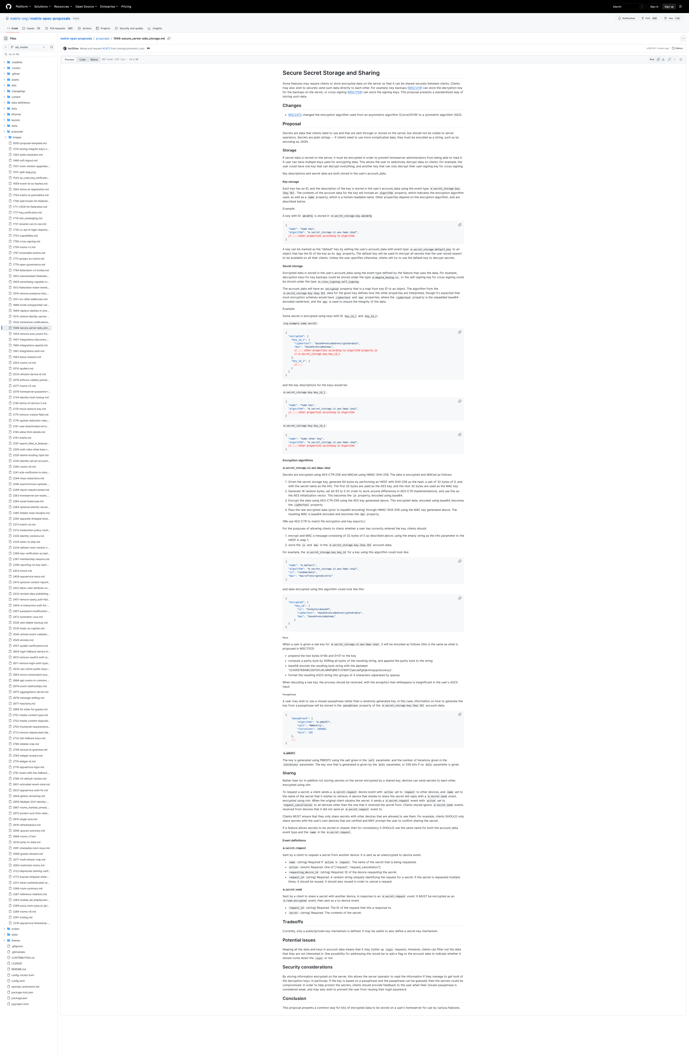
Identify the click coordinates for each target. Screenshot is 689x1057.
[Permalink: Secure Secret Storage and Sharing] (280, 72)
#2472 (106, 48)
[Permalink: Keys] (280, 637)
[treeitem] (27, 328)
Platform (22, 6)
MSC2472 (295, 114)
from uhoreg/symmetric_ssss (127, 48)
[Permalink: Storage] (280, 150)
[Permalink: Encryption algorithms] (280, 460)
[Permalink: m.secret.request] (280, 848)
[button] (460, 224)
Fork (651, 18)
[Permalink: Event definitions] (280, 840)
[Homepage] (8, 6)
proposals (102, 38)
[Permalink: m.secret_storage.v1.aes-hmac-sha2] (280, 467)
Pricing (126, 6)
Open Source (85, 6)
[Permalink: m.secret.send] (280, 889)
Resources (61, 6)
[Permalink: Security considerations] (280, 967)
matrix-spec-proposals (50, 18)
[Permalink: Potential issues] (280, 939)
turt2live (73, 48)
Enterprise (107, 6)
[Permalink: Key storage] (280, 181)
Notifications (628, 18)
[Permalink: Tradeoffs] (280, 921)
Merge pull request (91, 48)
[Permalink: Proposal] (280, 123)
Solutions (41, 6)
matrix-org (19, 18)
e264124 (651, 48)
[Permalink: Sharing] (280, 773)
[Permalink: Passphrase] (280, 694)
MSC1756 (354, 92)
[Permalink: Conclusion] (280, 998)
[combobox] (30, 54)
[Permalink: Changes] (280, 105)
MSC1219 (415, 88)
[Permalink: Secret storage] (280, 266)
